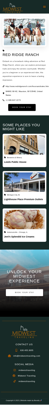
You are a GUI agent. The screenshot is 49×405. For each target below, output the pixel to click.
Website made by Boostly (30, 400)
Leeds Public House (15, 162)
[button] (44, 7)
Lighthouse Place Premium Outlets (23, 199)
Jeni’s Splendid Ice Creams (19, 236)
